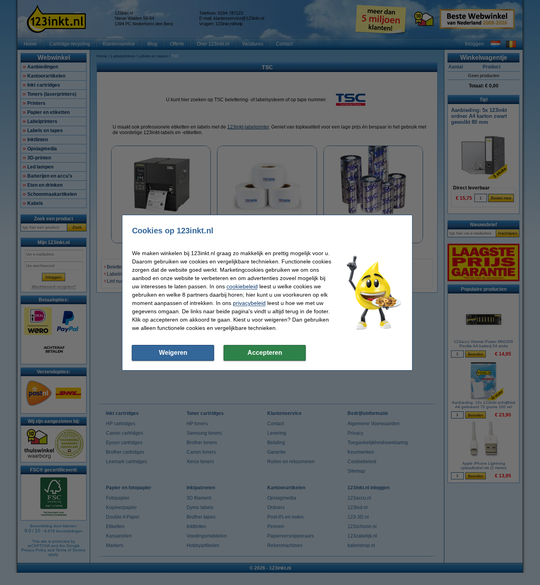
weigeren (173, 352)
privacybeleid (249, 303)
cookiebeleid (242, 286)
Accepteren (264, 352)
